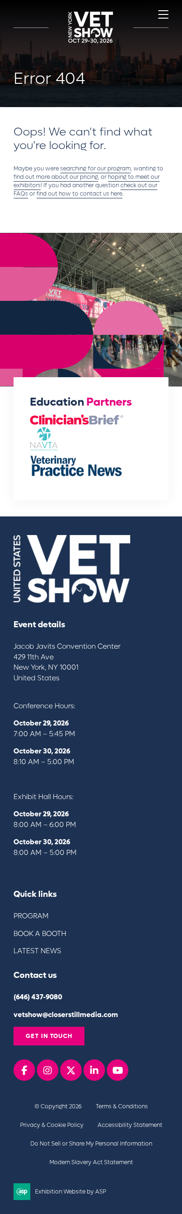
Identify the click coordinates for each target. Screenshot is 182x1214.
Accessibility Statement (130, 1125)
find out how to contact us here (79, 193)
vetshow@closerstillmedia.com (66, 1014)
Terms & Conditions (122, 1106)
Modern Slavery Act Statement (91, 1162)
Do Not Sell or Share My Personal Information (91, 1143)
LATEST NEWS (37, 951)
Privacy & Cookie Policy (52, 1125)
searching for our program (95, 168)
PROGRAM (31, 916)
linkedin (94, 1070)
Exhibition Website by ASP (70, 1191)
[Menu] (163, 14)
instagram (47, 1070)
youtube (117, 1070)
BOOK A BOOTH (40, 933)
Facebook (24, 1070)
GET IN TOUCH (49, 1036)
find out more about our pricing (56, 177)
